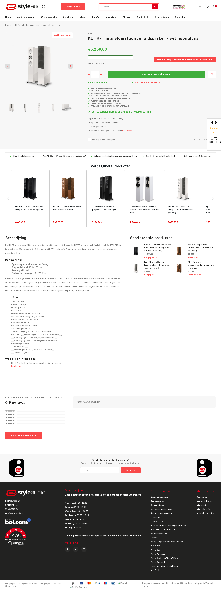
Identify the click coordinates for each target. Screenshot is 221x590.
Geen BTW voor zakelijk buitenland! (160, 156)
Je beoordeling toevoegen (23, 435)
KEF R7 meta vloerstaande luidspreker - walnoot (201, 265)
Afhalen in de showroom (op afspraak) (110, 106)
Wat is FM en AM (158, 554)
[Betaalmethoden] (73, 583)
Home (8, 17)
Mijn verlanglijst (203, 509)
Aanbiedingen (162, 17)
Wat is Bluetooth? (158, 562)
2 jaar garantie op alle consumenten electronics (116, 93)
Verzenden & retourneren (161, 509)
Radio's (95, 17)
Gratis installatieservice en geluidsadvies (169, 525)
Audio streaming (25, 17)
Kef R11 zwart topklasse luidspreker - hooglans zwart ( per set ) (157, 247)
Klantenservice (157, 501)
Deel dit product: (202, 139)
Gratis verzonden (100, 91)
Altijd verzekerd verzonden (105, 101)
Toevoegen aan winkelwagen (156, 74)
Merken (126, 17)
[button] (8, 199)
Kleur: (102, 64)
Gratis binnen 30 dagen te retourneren (110, 98)
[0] (214, 6)
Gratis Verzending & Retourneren (197, 156)
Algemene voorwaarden (161, 513)
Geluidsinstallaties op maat (163, 529)
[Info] (22, 335)
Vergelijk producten (205, 513)
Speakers (68, 17)
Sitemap (154, 537)
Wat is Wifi (155, 545)
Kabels (82, 17)
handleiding (16, 366)
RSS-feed (155, 570)
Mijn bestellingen (204, 501)
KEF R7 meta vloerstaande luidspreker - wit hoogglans (37, 25)
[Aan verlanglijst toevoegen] (212, 74)
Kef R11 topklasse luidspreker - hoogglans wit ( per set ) (157, 265)
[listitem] (29, 198)
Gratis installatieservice (103, 88)
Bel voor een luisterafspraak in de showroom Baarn (115, 156)
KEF (90, 33)
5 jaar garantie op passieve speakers (109, 96)
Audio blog (180, 17)
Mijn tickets (202, 505)
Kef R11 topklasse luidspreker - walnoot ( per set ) (200, 247)
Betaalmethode (157, 505)
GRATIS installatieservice (23, 156)
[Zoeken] (155, 6)
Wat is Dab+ (156, 550)
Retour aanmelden (159, 533)
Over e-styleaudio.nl (159, 497)
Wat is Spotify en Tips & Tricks (164, 558)
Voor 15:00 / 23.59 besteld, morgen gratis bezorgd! (64, 156)
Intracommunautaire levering (106, 103)
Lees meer (126, 130)
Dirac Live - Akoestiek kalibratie (164, 566)
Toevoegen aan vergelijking (103, 139)
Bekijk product (150, 257)
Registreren (202, 497)
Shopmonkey (10, 586)
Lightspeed (46, 583)
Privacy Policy (157, 521)
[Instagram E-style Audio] (84, 549)
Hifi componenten (48, 17)
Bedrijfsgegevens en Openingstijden (167, 541)
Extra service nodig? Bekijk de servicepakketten (121, 112)
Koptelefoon (111, 17)
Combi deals (143, 17)
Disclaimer (155, 517)
